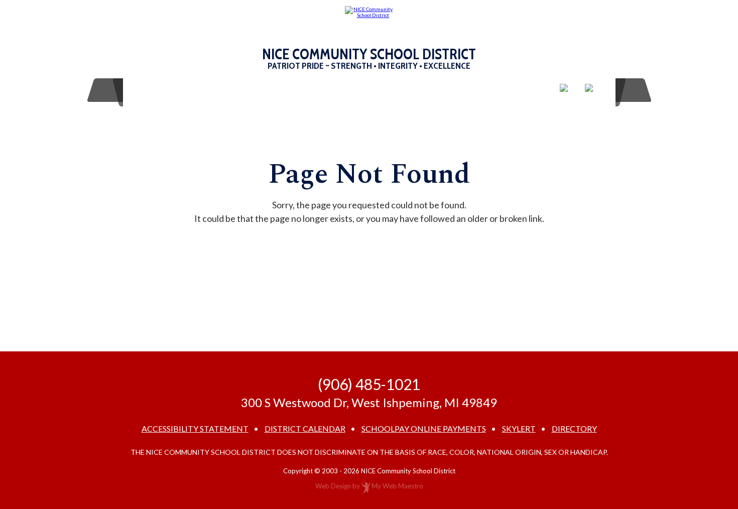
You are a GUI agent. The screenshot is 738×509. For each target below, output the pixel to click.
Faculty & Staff (345, 90)
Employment (269, 90)
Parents (208, 90)
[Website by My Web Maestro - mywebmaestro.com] (365, 486)
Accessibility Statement (195, 429)
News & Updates (473, 90)
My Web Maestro (397, 486)
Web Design (333, 486)
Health (533, 90)
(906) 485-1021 (369, 384)
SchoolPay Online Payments (423, 429)
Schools (157, 90)
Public (407, 90)
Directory (574, 429)
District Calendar (305, 429)
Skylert (519, 429)
